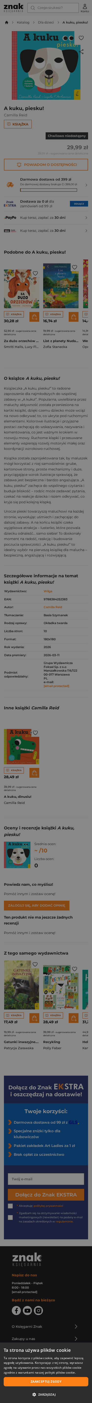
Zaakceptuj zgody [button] (46, 1381)
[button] (46, 1394)
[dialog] (46, 1372)
